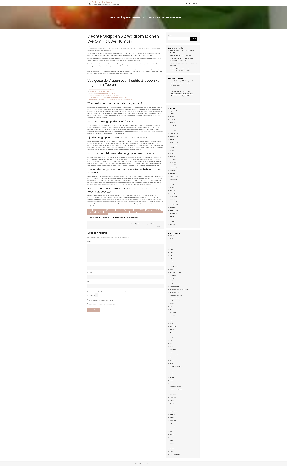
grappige (172, 303)
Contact (195, 3)
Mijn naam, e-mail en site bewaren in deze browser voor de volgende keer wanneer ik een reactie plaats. (116, 291)
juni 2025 (172, 150)
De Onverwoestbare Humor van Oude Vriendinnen (104, 224)
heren (171, 323)
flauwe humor (111, 210)
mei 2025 (172, 153)
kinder (171, 346)
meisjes (172, 375)
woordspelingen (103, 214)
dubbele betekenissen (99, 210)
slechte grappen (124, 212)
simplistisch (115, 212)
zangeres (172, 443)
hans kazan (173, 312)
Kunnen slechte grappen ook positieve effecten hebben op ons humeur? (108, 97)
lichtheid (158, 210)
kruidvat (172, 360)
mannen (172, 369)
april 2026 (172, 122)
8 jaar (171, 255)
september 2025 (174, 142)
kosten (171, 358)
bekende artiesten (174, 267)
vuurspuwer (173, 420)
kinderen (172, 352)
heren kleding (173, 326)
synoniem (172, 403)
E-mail (89, 273)
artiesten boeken (174, 264)
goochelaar (173, 281)
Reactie (89, 241)
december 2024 (174, 168)
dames (171, 269)
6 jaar (171, 249)
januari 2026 (173, 131)
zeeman (172, 449)
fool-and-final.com (102, 2)
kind (171, 343)
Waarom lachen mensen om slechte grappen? (101, 89)
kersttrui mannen (174, 338)
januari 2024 (173, 199)
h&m (171, 306)
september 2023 (174, 210)
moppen (172, 383)
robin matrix (173, 394)
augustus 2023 (173, 213)
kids (171, 340)
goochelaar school (174, 292)
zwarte (171, 451)
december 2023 (174, 202)
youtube (172, 434)
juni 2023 (172, 219)
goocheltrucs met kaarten (177, 301)
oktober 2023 (173, 207)
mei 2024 (172, 187)
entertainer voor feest (175, 272)
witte (171, 431)
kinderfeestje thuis (174, 355)
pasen (171, 392)
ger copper (172, 278)
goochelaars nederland (176, 295)
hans (171, 309)
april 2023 (172, 224)
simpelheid (107, 212)
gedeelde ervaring (121, 210)
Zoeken (170, 36)
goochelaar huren (174, 286)
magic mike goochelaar (176, 366)
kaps (171, 335)
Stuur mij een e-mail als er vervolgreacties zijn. (101, 300)
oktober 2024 (173, 173)
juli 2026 (172, 114)
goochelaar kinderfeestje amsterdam (179, 289)
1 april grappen (173, 235)
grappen (130, 210)
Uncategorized (119, 217)
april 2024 (172, 190)
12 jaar (171, 244)
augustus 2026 (173, 111)
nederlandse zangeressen (176, 389)
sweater (172, 400)
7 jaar (171, 252)
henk (171, 321)
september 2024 (174, 176)
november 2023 (174, 205)
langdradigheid (150, 210)
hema (171, 318)
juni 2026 (172, 116)
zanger (171, 440)
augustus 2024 (174, 179)
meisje (171, 372)
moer (171, 380)
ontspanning (91, 212)
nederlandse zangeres (175, 386)
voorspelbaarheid (92, 214)
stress (143, 212)
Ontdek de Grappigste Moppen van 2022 (180, 55)
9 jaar (171, 258)
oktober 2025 (173, 139)
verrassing (159, 212)
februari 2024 (173, 196)
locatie (171, 363)
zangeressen (173, 446)
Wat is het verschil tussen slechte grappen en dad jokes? (104, 95)
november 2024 (174, 170)
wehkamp (172, 426)
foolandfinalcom (93, 217)
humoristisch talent (139, 210)
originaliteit (99, 212)
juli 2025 (172, 148)
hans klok (172, 315)
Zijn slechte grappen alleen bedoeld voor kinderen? (102, 93)
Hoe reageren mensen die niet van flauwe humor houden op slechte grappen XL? (110, 99)
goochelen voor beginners (176, 298)
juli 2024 (172, 182)
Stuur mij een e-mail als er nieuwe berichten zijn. (102, 304)
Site (88, 281)
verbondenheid (151, 212)
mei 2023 (172, 222)
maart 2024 (173, 193)
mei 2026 (172, 119)
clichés (90, 210)
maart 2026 (173, 125)
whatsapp (172, 429)
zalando (172, 437)
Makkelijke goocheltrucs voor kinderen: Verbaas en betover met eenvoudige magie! (183, 83)
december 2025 (174, 133)
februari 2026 (173, 128)
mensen (172, 377)
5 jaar (171, 247)
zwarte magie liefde (175, 454)
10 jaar (171, 238)
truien (171, 409)
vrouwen (172, 417)
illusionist (172, 329)
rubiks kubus (173, 397)
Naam (89, 264)
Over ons (187, 3)
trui (170, 406)
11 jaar (171, 241)
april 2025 (172, 156)
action (171, 261)
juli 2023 (172, 216)
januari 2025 (173, 165)
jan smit (172, 332)
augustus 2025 (173, 145)
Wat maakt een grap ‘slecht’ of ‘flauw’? (99, 91)
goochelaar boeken (175, 284)
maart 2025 (173, 159)
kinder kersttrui (173, 349)
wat (171, 423)
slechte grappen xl (135, 212)
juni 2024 (172, 185)
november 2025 (174, 136)
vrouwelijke (172, 414)
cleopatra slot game (176, 91)
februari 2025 (173, 162)
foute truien (173, 275)
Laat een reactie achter (132, 217)
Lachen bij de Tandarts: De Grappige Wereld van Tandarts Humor (146, 225)
